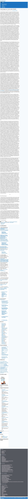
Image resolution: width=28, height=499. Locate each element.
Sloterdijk (5, 371)
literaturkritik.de (4, 460)
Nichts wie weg (4, 353)
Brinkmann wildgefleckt (5, 487)
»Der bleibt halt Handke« (5, 480)
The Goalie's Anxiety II (5, 494)
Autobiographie (1, 361)
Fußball (5, 363)
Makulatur (3, 490)
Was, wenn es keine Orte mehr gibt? (6, 479)
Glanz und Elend (4, 458)
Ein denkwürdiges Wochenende (6, 476)
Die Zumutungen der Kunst (5, 475)
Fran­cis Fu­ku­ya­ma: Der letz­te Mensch (5, 358)
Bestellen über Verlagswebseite (4, 252)
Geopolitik (1, 364)
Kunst (2, 331)
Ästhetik (11, 221)
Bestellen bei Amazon (4, 253)
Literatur (3, 332)
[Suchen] (0, 432)
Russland (1, 371)
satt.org (3, 492)
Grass (3, 364)
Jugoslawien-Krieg (4, 366)
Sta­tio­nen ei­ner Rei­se (4, 348)
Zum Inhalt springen (3, 0)
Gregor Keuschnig (4, 400)
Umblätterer (3, 495)
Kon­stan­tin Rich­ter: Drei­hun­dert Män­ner (5, 347)
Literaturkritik (2, 368)
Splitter (3, 340)
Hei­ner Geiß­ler (3, 223)
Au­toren (3, 5)
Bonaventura (3, 457)
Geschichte (3, 329)
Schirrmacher (3, 371)
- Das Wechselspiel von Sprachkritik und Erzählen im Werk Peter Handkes (5, 302)
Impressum (15, 497)
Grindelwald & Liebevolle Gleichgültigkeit (4, 228)
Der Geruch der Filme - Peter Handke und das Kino (4, 247)
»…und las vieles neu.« (5, 482)
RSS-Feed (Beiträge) (5, 436)
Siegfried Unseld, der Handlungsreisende (7, 469)
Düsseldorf (3, 325)
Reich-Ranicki (4, 370)
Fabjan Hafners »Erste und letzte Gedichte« (7, 467)
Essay (4, 221)
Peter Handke (3, 337)
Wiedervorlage (3, 343)
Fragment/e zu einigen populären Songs (4, 328)
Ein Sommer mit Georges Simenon (6, 466)
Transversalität (11, 222)
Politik (2, 338)
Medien (3, 334)
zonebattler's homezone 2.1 (5, 461)
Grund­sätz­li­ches (4, 4)
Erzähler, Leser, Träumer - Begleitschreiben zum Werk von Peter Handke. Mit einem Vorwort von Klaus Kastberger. (4, 236)
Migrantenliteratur (14, 221)
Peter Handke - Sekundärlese (5, 478)
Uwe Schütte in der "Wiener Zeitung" (3, 284)
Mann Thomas (6, 368)
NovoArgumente (4, 491)
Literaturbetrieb (2, 367)
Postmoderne (1, 370)
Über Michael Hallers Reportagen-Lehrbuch (7, 470)
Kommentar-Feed (4, 437)
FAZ (1, 363)
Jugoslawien (1, 366)
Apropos (3, 323)
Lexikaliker (3, 489)
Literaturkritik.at (4, 459)
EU (0, 363)
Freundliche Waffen (4, 477)
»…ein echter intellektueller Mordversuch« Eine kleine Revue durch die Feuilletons (12, 481)
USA (1, 372)
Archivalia (3, 486)
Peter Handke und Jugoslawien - (5, 305)
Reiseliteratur (2, 222)
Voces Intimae (3, 496)
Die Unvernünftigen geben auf (6, 465)
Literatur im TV (6, 367)
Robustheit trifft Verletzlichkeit (6, 468)
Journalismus (6, 365)
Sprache (3, 341)
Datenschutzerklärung (20, 497)
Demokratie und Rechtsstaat (4, 324)
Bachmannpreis (5, 361)
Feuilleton (3, 363)
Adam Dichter (3, 389)
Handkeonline (3, 488)
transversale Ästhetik (6, 222)
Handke (5, 364)
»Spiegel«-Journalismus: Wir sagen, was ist (7, 471)
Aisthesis (3, 456)
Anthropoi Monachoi (4, 485)
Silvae (2, 493)
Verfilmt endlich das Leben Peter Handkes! (3, 250)
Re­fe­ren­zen (3, 7)
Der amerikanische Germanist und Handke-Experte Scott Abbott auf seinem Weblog (4, 288)
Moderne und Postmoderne (3, 335)
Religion (6, 370)
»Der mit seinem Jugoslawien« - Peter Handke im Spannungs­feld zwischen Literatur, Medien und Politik (4, 259)
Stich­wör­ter (3, 6)
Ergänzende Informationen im (4, 293)
